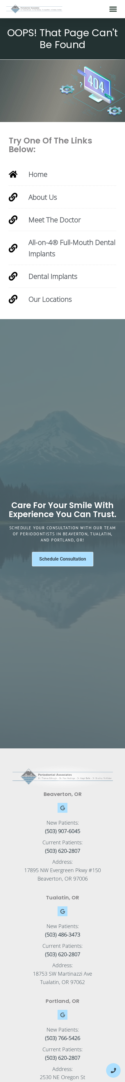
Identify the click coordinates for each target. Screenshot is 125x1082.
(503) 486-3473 (62, 934)
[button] (113, 9)
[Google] (62, 808)
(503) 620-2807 (62, 850)
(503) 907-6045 (62, 831)
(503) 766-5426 (62, 1037)
